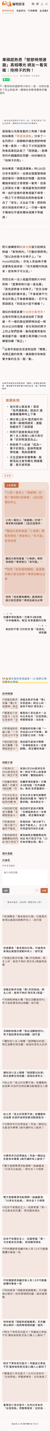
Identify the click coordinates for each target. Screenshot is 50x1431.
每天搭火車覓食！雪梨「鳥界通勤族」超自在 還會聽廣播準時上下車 (26, 410)
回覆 (44, 890)
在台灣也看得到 (33, 312)
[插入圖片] (36, 890)
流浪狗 (7, 475)
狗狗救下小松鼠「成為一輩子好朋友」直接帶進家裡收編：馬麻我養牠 (26, 448)
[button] (33, 3)
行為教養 (32, 10)
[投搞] (37, 3)
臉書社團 (25, 247)
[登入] (42, 4)
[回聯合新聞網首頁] (6, 4)
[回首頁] (13, 4)
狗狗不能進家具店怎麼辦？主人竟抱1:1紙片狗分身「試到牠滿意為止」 (26, 435)
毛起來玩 (21, 10)
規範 (6, 890)
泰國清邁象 (24, 136)
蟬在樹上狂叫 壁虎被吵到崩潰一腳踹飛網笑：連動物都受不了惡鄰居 (26, 423)
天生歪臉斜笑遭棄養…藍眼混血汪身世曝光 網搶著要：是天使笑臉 (26, 460)
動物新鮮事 (8, 10)
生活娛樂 (44, 10)
